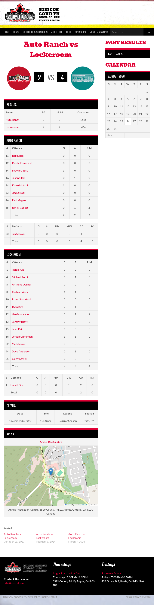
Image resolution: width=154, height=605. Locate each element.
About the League (61, 32)
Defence (17, 226)
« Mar (109, 135)
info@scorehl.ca (14, 583)
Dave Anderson (21, 351)
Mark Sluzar (18, 343)
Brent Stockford (21, 299)
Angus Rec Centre (51, 441)
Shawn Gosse (20, 170)
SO (92, 226)
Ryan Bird (17, 306)
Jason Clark (18, 177)
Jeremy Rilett (20, 321)
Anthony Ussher (21, 284)
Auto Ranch (13, 119)
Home (7, 32)
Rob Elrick (17, 155)
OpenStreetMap (84, 505)
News (16, 32)
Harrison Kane (20, 314)
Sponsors (80, 32)
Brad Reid (17, 329)
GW (69, 226)
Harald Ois (18, 269)
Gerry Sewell (19, 358)
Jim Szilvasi (18, 192)
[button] (50, 472)
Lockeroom (12, 127)
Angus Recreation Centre (68, 573)
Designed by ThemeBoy (138, 597)
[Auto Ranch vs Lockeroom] (20, 538)
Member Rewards (99, 32)
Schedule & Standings (35, 32)
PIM (89, 148)
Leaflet (68, 505)
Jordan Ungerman (22, 336)
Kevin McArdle (20, 185)
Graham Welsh (20, 292)
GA (81, 226)
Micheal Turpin (20, 277)
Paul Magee (19, 200)
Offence (17, 148)
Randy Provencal (22, 163)
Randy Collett (20, 207)
